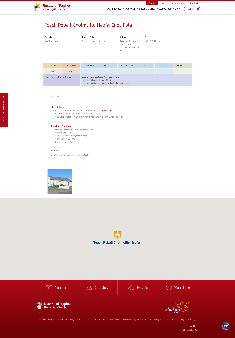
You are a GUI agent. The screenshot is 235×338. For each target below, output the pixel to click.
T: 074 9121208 (99, 319)
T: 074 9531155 (152, 40)
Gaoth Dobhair (51, 40)
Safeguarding (147, 8)
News (178, 8)
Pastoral (130, 8)
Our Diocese (114, 8)
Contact (194, 2)
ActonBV (193, 330)
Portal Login (191, 319)
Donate (152, 2)
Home (163, 2)
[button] (3, 111)
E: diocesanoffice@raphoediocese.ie (135, 319)
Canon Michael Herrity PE (93, 40)
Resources (165, 8)
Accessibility (191, 326)
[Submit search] (198, 9)
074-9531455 (105, 110)
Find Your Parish (178, 2)
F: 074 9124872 (113, 319)
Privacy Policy (178, 319)
